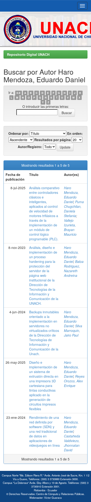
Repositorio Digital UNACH (28, 54)
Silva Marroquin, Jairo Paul (73, 330)
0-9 (18, 93)
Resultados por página (52, 139)
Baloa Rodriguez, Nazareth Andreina (74, 268)
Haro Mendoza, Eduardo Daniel (71, 194)
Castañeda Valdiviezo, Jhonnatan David (72, 443)
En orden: (75, 133)
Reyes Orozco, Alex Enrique (74, 381)
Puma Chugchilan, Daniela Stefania (74, 208)
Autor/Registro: (30, 146)
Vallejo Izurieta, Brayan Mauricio (70, 227)
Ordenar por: (18, 133)
